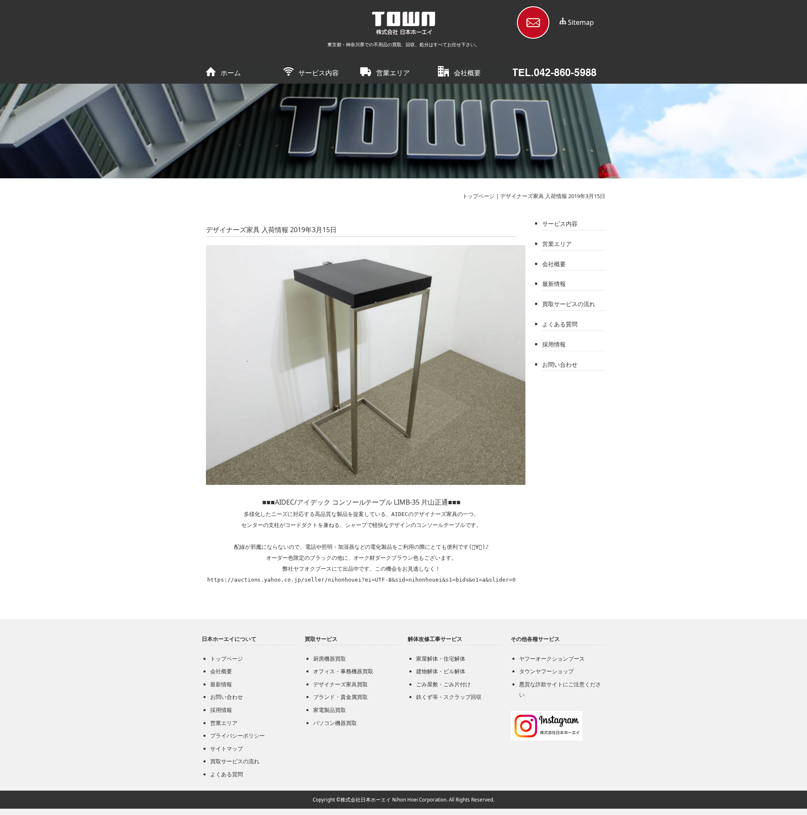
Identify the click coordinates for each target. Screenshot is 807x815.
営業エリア (393, 72)
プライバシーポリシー (237, 735)
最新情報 (554, 284)
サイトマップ (226, 748)
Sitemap (581, 22)
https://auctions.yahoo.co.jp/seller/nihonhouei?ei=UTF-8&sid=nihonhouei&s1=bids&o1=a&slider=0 (361, 580)
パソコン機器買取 (335, 723)
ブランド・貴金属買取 (340, 697)
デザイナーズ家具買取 (340, 684)
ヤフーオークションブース (552, 658)
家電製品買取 (329, 710)
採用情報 (554, 344)
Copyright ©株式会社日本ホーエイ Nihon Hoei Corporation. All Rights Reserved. (403, 799)
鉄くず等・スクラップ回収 (449, 697)
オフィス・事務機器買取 (343, 671)
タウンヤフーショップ (546, 671)
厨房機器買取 (329, 658)
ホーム (231, 72)
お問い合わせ (560, 364)
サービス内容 (318, 72)
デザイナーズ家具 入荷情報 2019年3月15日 (552, 196)
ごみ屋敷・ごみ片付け (443, 684)
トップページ (478, 196)
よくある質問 (560, 324)
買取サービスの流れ (568, 304)
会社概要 (467, 72)
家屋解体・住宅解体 (440, 658)
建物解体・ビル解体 (440, 671)
